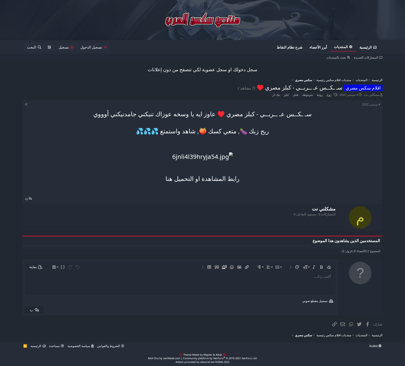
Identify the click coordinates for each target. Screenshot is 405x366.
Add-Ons (153, 358)
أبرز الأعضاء (318, 47)
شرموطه (307, 95)
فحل (295, 95)
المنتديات (341, 46)
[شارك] (26, 104)
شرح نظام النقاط (290, 47)
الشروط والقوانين (108, 346)
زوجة (320, 95)
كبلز (286, 95)
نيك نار (276, 95)
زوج (329, 95)
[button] (328, 267)
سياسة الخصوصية (79, 346)
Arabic (374, 346)
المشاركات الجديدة (366, 57)
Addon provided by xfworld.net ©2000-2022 (202, 362)
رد (26, 198)
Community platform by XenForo (220, 358)
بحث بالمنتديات (336, 57)
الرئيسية (366, 47)
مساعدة (54, 346)
